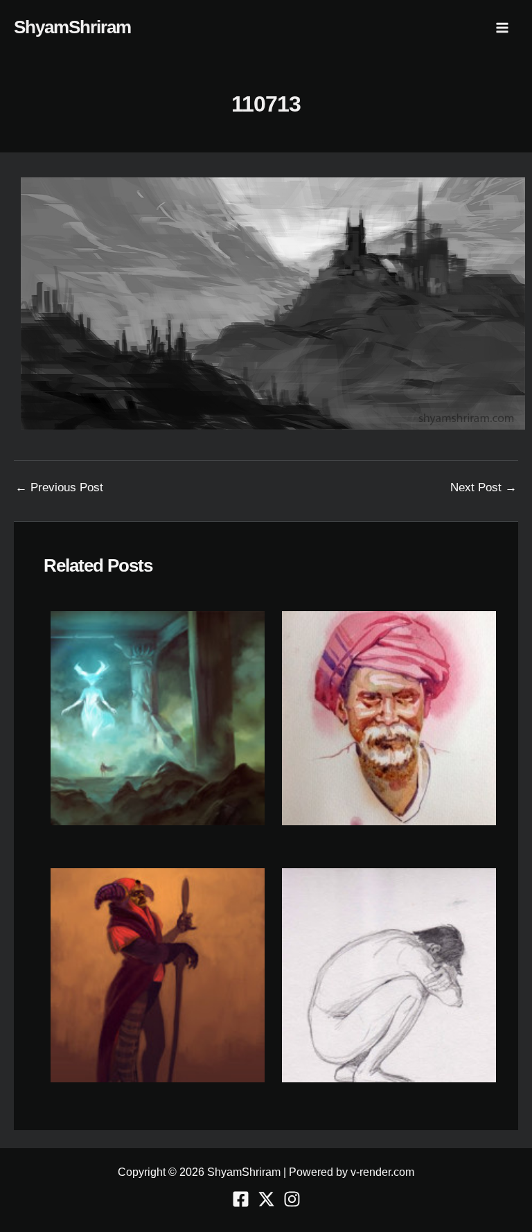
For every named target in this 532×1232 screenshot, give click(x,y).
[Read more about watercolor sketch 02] (389, 717)
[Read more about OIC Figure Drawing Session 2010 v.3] (389, 974)
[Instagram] (292, 1199)
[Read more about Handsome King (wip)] (158, 974)
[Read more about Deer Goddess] (158, 717)
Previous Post (59, 487)
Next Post (483, 487)
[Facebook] (240, 1199)
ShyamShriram (72, 27)
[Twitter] (266, 1199)
